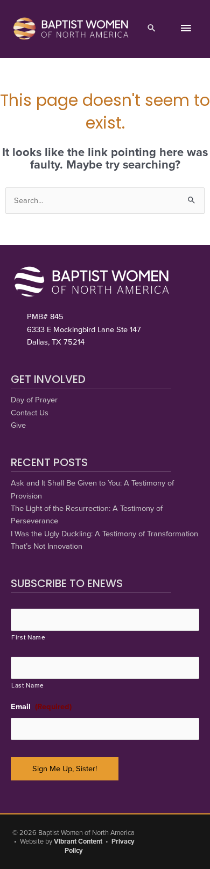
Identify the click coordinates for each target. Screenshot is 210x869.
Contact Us (29, 412)
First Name (28, 637)
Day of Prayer (34, 400)
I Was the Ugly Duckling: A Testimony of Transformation (104, 533)
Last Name (27, 685)
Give (18, 425)
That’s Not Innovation (46, 546)
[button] (151, 29)
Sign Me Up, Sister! (64, 768)
